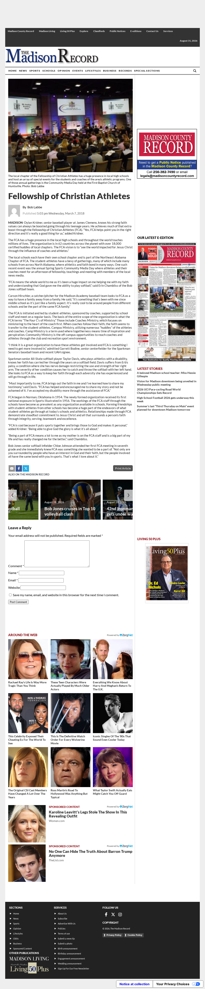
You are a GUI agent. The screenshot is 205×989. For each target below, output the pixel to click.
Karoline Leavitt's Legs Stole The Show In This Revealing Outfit (88, 816)
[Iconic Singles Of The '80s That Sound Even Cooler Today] (113, 713)
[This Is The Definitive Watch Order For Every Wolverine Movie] (70, 713)
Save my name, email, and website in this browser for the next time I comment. (66, 595)
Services (168, 31)
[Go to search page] (195, 70)
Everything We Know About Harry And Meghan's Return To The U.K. (112, 686)
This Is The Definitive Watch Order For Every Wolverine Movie (68, 740)
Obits (16, 938)
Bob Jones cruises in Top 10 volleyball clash (69, 511)
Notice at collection (135, 984)
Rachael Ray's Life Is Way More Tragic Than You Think (27, 684)
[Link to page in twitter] (26, 468)
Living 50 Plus (67, 31)
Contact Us (152, 31)
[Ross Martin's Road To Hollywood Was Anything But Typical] (70, 767)
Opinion (64, 70)
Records (125, 70)
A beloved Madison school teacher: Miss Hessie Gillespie (166, 374)
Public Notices (117, 31)
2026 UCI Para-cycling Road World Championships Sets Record (159, 391)
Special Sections (147, 70)
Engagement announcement (71, 958)
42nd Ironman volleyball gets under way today (130, 511)
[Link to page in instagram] (120, 914)
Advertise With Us (66, 923)
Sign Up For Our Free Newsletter (73, 968)
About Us (62, 913)
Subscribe (62, 918)
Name (13, 573)
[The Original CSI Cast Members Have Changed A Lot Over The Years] (28, 767)
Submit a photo (65, 943)
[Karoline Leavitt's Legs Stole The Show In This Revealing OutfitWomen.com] (27, 823)
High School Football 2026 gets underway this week (165, 399)
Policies (61, 928)
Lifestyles (93, 70)
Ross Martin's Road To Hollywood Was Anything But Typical (69, 793)
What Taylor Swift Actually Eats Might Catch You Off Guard (112, 791)
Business (110, 70)
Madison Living (47, 31)
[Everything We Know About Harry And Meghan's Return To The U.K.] (113, 659)
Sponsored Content (22, 948)
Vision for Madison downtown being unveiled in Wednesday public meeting (166, 382)
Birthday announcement (69, 953)
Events (77, 70)
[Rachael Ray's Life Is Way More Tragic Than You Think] (28, 659)
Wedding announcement (69, 963)
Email (13, 580)
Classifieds (99, 31)
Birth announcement (67, 948)
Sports (34, 70)
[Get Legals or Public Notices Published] (167, 177)
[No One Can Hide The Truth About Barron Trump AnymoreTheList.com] (27, 863)
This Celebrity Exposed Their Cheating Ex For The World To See (27, 740)
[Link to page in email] (12, 468)
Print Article (123, 468)
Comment (16, 566)
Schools (48, 70)
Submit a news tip (66, 938)
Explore (84, 31)
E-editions (135, 31)
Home (12, 70)
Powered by (113, 806)
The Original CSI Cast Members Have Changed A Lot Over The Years (27, 793)
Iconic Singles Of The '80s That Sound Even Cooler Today (112, 738)
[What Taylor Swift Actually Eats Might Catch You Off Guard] (113, 767)
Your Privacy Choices (172, 984)
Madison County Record (21, 31)
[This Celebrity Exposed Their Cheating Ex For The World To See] (28, 713)
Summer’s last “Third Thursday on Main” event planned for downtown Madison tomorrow (165, 407)
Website (14, 587)
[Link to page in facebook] (19, 468)
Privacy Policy (114, 935)
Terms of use (64, 933)
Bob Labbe (34, 207)
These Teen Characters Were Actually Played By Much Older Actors (70, 686)
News (23, 70)
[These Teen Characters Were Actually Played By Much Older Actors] (70, 659)
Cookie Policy (135, 935)
